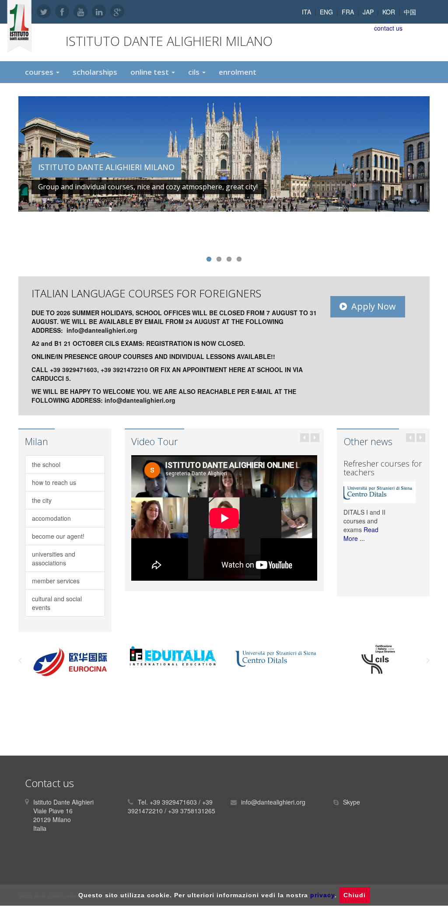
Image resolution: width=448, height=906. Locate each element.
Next (438, 171)
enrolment (237, 72)
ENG (326, 11)
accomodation (51, 518)
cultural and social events (57, 603)
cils (194, 72)
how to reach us (54, 482)
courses (40, 72)
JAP (368, 11)
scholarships (95, 72)
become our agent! (58, 536)
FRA (348, 11)
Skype (351, 802)
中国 (410, 11)
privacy (322, 895)
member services (56, 580)
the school (46, 464)
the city (42, 500)
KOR (388, 11)
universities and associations (53, 558)
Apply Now (373, 306)
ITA (306, 11)
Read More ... (360, 534)
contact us (388, 28)
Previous (9, 171)
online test (150, 72)
